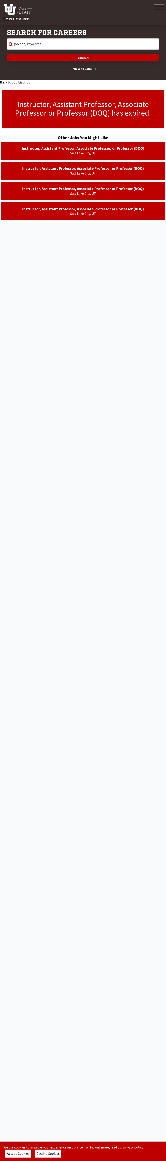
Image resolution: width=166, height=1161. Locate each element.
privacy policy (133, 1147)
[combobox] (83, 44)
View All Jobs (82, 69)
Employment (16, 19)
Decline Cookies (48, 1153)
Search (83, 58)
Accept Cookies (18, 1153)
